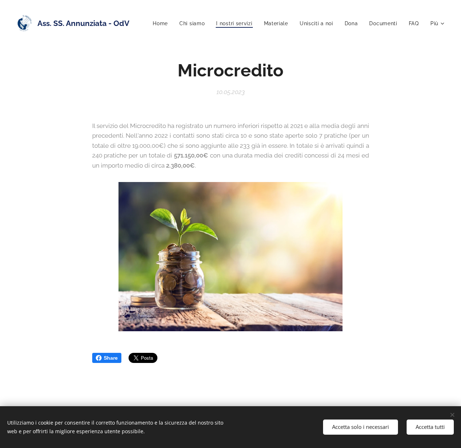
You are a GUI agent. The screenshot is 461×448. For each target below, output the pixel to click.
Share (111, 358)
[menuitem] (162, 23)
